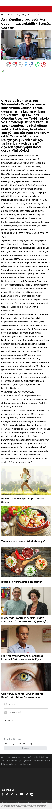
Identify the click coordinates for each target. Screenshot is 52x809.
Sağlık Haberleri (41, 15)
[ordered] (20, 743)
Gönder (25, 748)
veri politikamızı (29, 806)
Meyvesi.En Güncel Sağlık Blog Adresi (16, 15)
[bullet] (24, 743)
